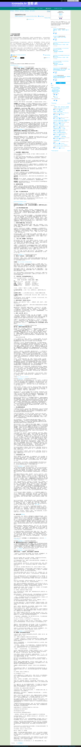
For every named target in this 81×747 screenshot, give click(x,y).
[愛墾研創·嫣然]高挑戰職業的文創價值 (20, 201)
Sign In (65, 0)
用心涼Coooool (59, 122)
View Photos (41, 16)
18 (57, 109)
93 (57, 127)
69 (62, 130)
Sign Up (62, 0)
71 (62, 114)
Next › (21, 743)
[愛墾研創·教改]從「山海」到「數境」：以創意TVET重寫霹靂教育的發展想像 (61, 70)
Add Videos (54, 103)
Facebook (18, 57)
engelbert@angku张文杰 (57, 99)
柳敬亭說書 (55, 116)
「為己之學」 (37, 504)
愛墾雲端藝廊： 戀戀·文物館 (58, 124)
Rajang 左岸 (58, 137)
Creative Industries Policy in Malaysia (60, 144)
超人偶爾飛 (55, 75)
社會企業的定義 (56, 140)
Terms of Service (72, 746)
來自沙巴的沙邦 (59, 141)
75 (62, 134)
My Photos (22, 10)
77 (57, 134)
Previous (46, 17)
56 (62, 118)
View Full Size (47, 55)
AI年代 (19, 262)
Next (49, 17)
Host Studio (55, 42)
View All (68, 103)
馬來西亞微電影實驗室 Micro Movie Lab (62, 108)
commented (59, 42)
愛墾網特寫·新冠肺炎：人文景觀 (59, 128)
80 (62, 147)
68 (62, 138)
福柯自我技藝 (29, 262)
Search (79, 0)
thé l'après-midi (56, 36)
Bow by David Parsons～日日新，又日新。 (61, 44)
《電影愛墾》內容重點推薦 (58, 51)
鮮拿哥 (54, 48)
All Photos (12, 10)
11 (57, 118)
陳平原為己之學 (23, 262)
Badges (59, 746)
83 (62, 143)
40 (57, 130)
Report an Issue (65, 746)
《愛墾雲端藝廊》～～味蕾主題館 (59, 136)
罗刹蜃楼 (58, 130)
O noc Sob (57, 93)
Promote (13, 55)
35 (57, 147)
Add (49, 11)
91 (62, 127)
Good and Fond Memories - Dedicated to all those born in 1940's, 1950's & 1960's (61, 121)
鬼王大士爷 (56, 97)
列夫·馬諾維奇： (20, 548)
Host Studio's (65, 42)
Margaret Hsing (56, 28)
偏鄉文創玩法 (47, 58)
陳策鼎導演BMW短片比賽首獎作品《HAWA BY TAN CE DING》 (56, 91)
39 (57, 123)
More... (60, 82)
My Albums (27, 10)
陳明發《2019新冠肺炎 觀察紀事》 (59, 132)
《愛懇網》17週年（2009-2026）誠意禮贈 (61, 106)
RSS (51, 83)
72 (57, 94)
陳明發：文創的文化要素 (58, 111)
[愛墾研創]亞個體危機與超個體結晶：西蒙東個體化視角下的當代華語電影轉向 (61, 77)
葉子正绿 (58, 133)
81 (62, 109)
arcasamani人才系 (22, 16)
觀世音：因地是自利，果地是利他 (22, 376)
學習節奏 (23, 514)
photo (68, 42)
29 (57, 138)
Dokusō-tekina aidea (56, 68)
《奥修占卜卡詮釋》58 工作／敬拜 (59, 37)
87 (57, 100)
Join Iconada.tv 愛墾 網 (14, 65)
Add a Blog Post (55, 150)
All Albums (17, 10)
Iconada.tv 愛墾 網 (24, 3)
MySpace (13, 57)
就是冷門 (58, 126)
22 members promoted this (21, 54)
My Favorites (32, 10)
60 (62, 123)
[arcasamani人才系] (12, 17)
